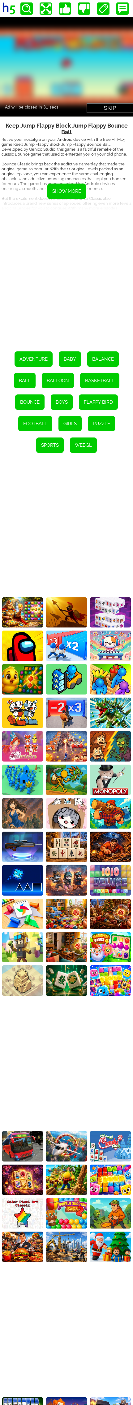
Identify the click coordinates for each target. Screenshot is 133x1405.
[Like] (65, 8)
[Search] (26, 8)
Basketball (99, 380)
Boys (62, 402)
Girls (70, 423)
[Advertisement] (66, 276)
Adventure (33, 359)
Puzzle (101, 423)
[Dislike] (84, 8)
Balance (103, 359)
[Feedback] (122, 8)
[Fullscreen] (46, 8)
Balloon (58, 380)
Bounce (30, 402)
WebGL (83, 445)
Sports (50, 445)
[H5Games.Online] (9, 8)
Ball (25, 380)
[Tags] (103, 8)
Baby (70, 359)
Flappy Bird (98, 402)
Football (35, 423)
